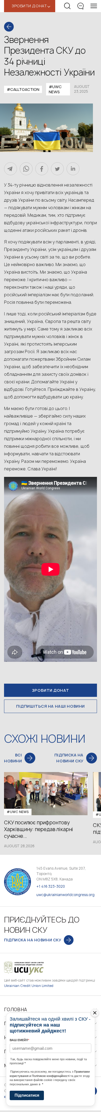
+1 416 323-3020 (50, 886)
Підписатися (27, 1095)
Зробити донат (50, 690)
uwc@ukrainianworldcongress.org (65, 894)
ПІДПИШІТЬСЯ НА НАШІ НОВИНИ (50, 706)
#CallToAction (23, 89)
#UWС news (55, 89)
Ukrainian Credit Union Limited (29, 985)
